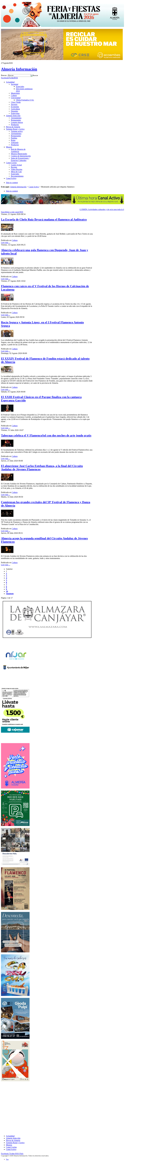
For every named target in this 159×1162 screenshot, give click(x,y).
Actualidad (10, 1136)
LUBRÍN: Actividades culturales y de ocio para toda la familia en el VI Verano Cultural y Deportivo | (111, 209)
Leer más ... (5, 242)
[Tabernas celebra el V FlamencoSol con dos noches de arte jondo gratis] (7, 446)
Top (7, 1159)
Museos (9, 1145)
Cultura (15, 240)
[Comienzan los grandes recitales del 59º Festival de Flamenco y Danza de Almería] (7, 516)
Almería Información (18, 187)
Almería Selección (13, 1138)
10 (7, 591)
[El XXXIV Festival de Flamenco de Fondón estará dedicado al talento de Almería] (7, 372)
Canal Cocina (11, 1147)
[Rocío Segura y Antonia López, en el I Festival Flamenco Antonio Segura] (7, 336)
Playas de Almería (13, 1140)
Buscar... (4, 75)
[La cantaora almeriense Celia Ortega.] (7, 552)
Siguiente (10, 594)
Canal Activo (34, 187)
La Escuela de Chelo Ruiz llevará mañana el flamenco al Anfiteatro (44, 219)
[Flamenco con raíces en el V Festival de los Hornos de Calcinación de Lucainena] (7, 300)
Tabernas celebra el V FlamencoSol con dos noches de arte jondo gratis (46, 435)
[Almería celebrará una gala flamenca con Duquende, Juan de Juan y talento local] (7, 264)
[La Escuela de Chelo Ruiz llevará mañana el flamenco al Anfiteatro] (7, 230)
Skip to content (12, 183)
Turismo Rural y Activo (15, 1143)
